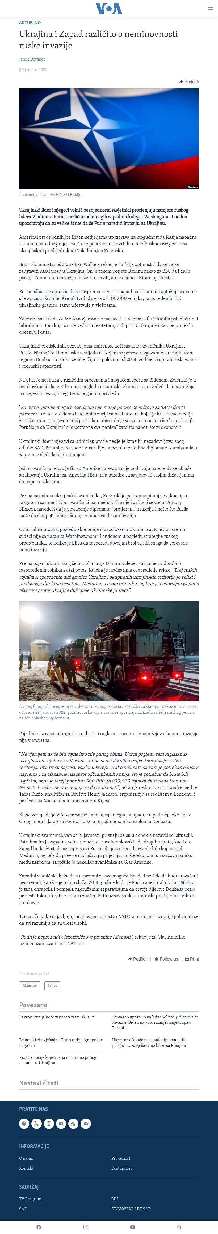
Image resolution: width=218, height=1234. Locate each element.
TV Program (30, 1199)
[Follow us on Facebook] (24, 1124)
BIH (114, 1199)
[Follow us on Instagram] (49, 1124)
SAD (23, 1209)
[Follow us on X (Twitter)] (36, 1124)
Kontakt (26, 1169)
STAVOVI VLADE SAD (131, 1209)
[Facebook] (39, 1227)
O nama (26, 1158)
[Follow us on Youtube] (61, 1124)
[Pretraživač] (179, 1227)
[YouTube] (132, 1227)
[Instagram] (86, 1227)
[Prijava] (86, 1124)
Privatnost (120, 1158)
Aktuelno (30, 23)
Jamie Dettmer (32, 59)
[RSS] (73, 1124)
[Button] (189, 81)
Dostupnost (121, 1169)
